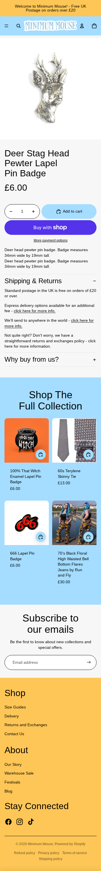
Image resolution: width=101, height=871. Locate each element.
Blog (8, 791)
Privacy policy (48, 853)
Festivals (12, 782)
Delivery (11, 716)
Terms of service (74, 853)
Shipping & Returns (33, 281)
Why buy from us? (31, 359)
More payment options (51, 240)
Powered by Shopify (70, 844)
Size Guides (15, 707)
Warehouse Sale (19, 773)
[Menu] (6, 25)
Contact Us (14, 734)
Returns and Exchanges (25, 725)
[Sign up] (89, 663)
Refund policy (24, 853)
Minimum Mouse (40, 844)
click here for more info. (35, 311)
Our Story (13, 764)
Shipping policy (50, 859)
